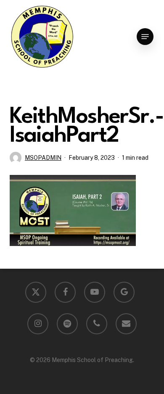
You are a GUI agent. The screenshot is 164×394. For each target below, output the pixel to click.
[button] (145, 36)
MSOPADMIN (43, 157)
